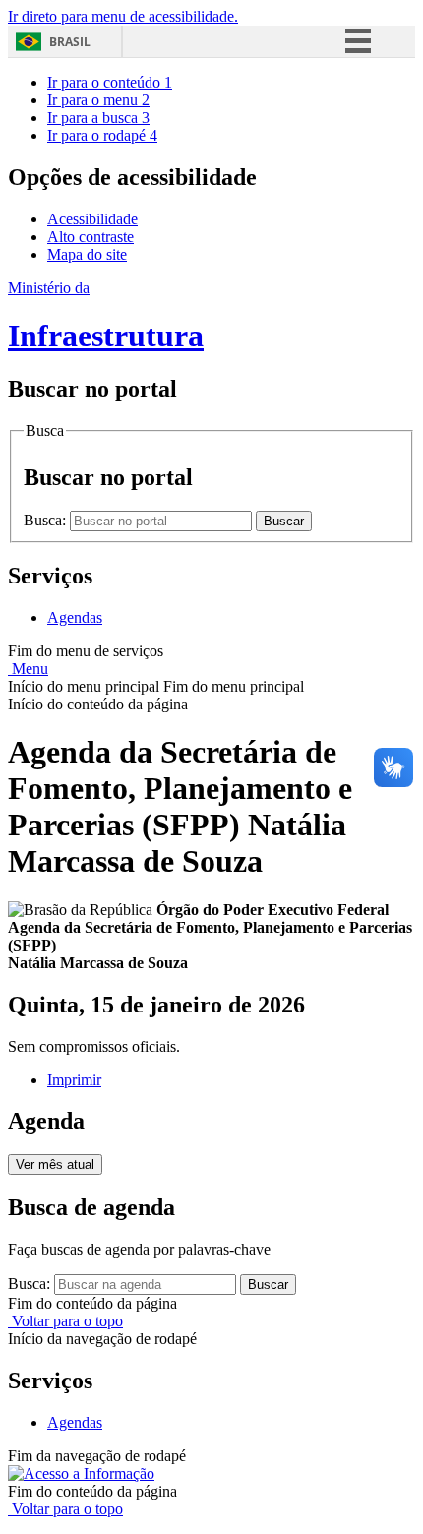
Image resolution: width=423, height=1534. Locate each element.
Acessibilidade (92, 219)
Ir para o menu (98, 100)
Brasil (70, 41)
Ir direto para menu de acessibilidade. (123, 16)
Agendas (74, 617)
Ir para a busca (98, 117)
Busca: (47, 520)
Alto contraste (90, 236)
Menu (28, 668)
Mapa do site (87, 254)
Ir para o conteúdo (109, 82)
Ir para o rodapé (102, 135)
